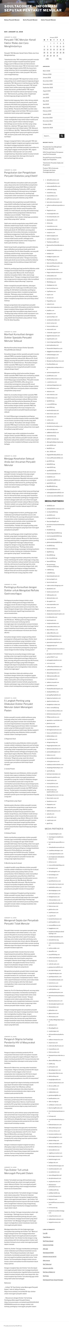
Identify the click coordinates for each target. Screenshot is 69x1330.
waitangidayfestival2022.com (55, 492)
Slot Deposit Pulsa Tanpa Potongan (53, 1280)
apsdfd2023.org (51, 470)
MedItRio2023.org (52, 486)
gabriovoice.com (53, 909)
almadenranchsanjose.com (54, 426)
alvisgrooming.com (52, 742)
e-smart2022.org (52, 404)
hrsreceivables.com (52, 326)
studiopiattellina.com (53, 692)
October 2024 (47, 124)
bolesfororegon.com (54, 1159)
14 (47, 49)
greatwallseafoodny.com (56, 903)
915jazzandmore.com (53, 717)
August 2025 (46, 91)
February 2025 (47, 111)
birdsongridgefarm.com (55, 1137)
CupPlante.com (51, 291)
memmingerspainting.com (54, 342)
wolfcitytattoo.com (54, 989)
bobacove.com (51, 755)
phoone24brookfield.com (54, 758)
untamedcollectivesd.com (56, 1046)
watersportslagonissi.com (54, 385)
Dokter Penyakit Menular (48, 20)
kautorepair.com (51, 620)
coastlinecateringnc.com (56, 850)
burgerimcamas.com (55, 1222)
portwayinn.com (53, 1067)
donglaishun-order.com (53, 704)
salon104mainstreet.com (54, 669)
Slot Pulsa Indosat (48, 1241)
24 (57, 52)
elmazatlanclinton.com (53, 626)
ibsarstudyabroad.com (53, 576)
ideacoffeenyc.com (52, 629)
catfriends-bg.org (52, 189)
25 (60, 52)
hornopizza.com (53, 868)
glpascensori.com (54, 1013)
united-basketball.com (55, 957)
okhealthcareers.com (53, 180)
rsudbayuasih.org (53, 1190)
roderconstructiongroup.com (55, 585)
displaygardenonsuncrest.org (55, 795)
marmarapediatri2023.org (54, 536)
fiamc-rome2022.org (53, 707)
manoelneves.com (52, 226)
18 (60, 49)
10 (57, 46)
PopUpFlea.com (51, 301)
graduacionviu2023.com (56, 967)
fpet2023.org (50, 401)
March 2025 (46, 107)
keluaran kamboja (48, 1245)
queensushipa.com (52, 316)
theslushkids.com (54, 1007)
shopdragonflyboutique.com (55, 767)
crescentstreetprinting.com (56, 865)
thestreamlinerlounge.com (56, 1165)
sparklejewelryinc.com (55, 976)
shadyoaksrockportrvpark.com (56, 614)
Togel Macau (46, 1237)
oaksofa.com (50, 814)
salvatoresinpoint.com (53, 372)
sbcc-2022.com (51, 451)
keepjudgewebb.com (55, 1079)
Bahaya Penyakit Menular (12, 20)
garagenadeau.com (52, 358)
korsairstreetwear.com (55, 919)
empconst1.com (51, 329)
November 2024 (48, 121)
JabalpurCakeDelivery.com (54, 250)
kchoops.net (52, 1116)
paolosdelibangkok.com (53, 752)
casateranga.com (54, 1031)
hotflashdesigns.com (53, 354)
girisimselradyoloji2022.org (54, 542)
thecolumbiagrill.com (53, 521)
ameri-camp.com (52, 323)
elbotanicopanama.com (53, 610)
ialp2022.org (50, 552)
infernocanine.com (54, 1052)
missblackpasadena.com (56, 936)
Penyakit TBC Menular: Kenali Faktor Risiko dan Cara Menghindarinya (20, 43)
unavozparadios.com (53, 604)
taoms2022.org (51, 561)
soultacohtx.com (51, 817)
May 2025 (46, 101)
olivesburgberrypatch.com (56, 1004)
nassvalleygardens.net (55, 1175)
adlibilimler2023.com (53, 432)
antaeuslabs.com (52, 275)
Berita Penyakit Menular (30, 20)
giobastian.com (53, 1010)
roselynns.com (51, 232)
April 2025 (46, 104)
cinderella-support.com (53, 332)
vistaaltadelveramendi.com (56, 847)
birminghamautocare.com (54, 729)
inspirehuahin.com (52, 339)
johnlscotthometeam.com (54, 378)
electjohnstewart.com (55, 1178)
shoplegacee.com (52, 285)
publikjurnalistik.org (54, 1193)
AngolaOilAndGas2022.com (55, 454)
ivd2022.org (50, 569)
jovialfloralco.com (52, 375)
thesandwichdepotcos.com (54, 348)
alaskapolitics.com (52, 220)
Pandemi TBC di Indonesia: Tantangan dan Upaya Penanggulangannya (50, 170)
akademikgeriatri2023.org (54, 533)
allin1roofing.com (53, 1076)
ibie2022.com (51, 448)
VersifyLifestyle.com (52, 269)
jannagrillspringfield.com (54, 695)
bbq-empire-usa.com (53, 798)
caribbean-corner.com (55, 1105)
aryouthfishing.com (54, 954)
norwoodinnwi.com (54, 1150)
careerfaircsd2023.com (53, 480)
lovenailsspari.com (52, 679)
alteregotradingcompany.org (55, 442)
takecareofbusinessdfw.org (54, 263)
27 (44, 55)
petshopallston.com (54, 922)
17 (57, 49)
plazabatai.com (51, 588)
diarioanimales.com (52, 598)
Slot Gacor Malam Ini (49, 1272)
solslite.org (52, 1063)
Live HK (45, 1233)
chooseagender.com (52, 213)
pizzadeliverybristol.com (54, 639)
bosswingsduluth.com (53, 726)
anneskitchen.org (54, 940)
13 (44, 49)
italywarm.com (53, 1199)
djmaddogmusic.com (55, 1070)
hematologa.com (53, 874)
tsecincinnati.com (52, 582)
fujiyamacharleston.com (54, 698)
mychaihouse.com (52, 739)
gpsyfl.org (49, 823)
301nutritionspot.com (55, 1127)
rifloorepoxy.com (53, 1016)
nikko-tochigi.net (53, 1101)
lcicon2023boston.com (53, 489)
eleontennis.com (51, 416)
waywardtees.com (52, 195)
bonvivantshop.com (52, 288)
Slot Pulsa (46, 1276)
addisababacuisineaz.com (56, 1219)
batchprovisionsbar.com (54, 774)
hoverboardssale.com (53, 216)
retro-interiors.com (52, 394)
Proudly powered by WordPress (13, 1326)
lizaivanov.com (53, 878)
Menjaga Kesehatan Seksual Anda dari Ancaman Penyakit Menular (19, 462)
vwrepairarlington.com (55, 834)
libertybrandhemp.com (55, 1146)
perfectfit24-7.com (52, 657)
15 (50, 49)
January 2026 (47, 77)
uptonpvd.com (53, 1025)
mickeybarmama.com (53, 761)
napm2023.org (51, 467)
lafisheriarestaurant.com (54, 714)
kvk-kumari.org (53, 1207)
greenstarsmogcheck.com (54, 642)
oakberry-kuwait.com (53, 682)
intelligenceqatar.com (53, 256)
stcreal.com (50, 297)
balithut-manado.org (52, 439)
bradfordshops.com (52, 423)
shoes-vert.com (51, 607)
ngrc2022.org (51, 407)
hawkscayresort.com (53, 592)
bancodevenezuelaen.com (54, 202)
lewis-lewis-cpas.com (53, 413)
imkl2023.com (51, 477)
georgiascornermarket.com (55, 654)
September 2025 (48, 87)
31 (57, 55)
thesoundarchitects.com (56, 1073)
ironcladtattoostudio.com (56, 980)
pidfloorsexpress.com (53, 199)
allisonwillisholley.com (55, 1060)
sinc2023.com (51, 515)
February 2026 (47, 74)
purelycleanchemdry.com (54, 279)
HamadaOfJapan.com (53, 266)
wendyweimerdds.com (53, 320)
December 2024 (47, 117)
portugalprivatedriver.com (54, 660)
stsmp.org (49, 223)
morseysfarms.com (52, 783)
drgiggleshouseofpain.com (54, 351)
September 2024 (48, 127)
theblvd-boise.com (52, 398)
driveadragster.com (54, 871)
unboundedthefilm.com (53, 186)
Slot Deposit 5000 (48, 1252)
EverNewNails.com (52, 364)
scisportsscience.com (55, 1216)
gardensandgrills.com (55, 1095)
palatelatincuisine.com (55, 887)
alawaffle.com (53, 951)
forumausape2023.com (53, 473)
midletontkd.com (53, 1092)
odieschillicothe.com (52, 633)
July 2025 (46, 94)
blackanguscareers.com (56, 1156)
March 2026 (46, 71)
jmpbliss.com (50, 310)
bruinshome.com (53, 983)
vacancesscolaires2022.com (55, 496)
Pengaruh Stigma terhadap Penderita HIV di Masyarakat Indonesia (19, 1042)
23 (54, 52)
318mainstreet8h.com (53, 676)
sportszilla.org (51, 771)
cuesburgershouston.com (56, 853)
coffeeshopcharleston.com (54, 666)
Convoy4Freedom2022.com (55, 458)
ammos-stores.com (54, 1131)
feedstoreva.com (52, 801)
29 (50, 55)
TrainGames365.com (53, 242)
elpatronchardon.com (53, 701)
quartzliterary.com (52, 685)
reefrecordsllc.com (54, 948)
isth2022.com (51, 505)
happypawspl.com (52, 645)
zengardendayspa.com (55, 973)
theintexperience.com (53, 183)
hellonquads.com (52, 595)
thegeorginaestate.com (53, 745)
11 (60, 46)
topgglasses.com (53, 928)
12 (63, 46)
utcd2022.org (51, 545)
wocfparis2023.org (52, 512)
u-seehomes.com (52, 382)
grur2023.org (50, 461)
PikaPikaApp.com (52, 260)
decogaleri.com (51, 601)
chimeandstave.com (54, 900)
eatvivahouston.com (54, 893)
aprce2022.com (51, 445)
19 (63, 49)
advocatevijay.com (52, 429)
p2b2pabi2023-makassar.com (55, 508)
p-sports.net (52, 915)
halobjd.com (50, 253)
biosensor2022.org (52, 548)
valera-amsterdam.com (55, 1143)
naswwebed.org (51, 435)
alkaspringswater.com (53, 673)
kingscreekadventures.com (55, 272)
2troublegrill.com (53, 1028)
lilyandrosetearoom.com (56, 1001)
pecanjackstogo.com (55, 970)
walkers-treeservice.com (56, 1039)
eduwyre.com (51, 391)
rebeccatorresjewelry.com (54, 307)
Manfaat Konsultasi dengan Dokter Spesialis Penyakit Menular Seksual (19, 337)
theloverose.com (53, 906)
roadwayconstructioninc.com (55, 764)
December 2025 (47, 81)
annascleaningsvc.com (55, 986)
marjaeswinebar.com (53, 623)
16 (54, 49)
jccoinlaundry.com (52, 617)
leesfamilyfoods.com (53, 410)
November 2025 (48, 84)
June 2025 (46, 97)
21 (47, 52)
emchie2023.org (51, 539)
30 (54, 55)
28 (47, 55)
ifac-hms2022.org (52, 558)
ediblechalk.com (51, 807)
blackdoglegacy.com (54, 890)
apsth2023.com (51, 483)
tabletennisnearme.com (53, 811)
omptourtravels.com (54, 1181)
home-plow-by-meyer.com (56, 884)
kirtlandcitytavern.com (55, 1124)
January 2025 (47, 114)
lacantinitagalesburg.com (54, 636)
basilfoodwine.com (54, 1098)
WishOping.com (51, 282)
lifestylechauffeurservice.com (55, 361)
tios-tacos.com (53, 961)
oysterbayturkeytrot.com (56, 992)
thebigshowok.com (54, 896)
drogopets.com (51, 804)
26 (63, 52)
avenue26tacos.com (55, 925)
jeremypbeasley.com (53, 345)
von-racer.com (51, 663)
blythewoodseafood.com (54, 748)
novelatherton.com (54, 1172)
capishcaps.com (51, 820)
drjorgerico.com (51, 313)
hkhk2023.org (51, 464)
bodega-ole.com (53, 1162)
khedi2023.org (51, 529)
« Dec (47, 58)
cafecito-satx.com (54, 964)
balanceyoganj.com (52, 235)
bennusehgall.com (52, 579)
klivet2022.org (51, 555)
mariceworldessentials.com (55, 710)
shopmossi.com (53, 1042)
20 (44, 52)
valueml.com (50, 304)
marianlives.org (51, 192)
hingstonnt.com (51, 210)
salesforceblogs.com (53, 239)
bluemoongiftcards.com (55, 1108)
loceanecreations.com (55, 1134)
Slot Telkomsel (47, 1264)
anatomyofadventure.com (56, 1082)
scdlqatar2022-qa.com (53, 518)
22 (50, 52)
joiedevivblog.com (54, 1140)
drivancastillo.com (54, 1086)
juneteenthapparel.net (55, 1196)
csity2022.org (51, 573)
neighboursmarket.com (55, 1153)
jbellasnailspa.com (52, 736)
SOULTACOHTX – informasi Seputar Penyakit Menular (33, 8)
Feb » (60, 58)
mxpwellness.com (54, 1049)
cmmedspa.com (53, 1089)
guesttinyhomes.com (55, 881)
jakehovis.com (51, 723)
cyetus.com (50, 420)
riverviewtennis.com (52, 786)
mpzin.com (50, 294)
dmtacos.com (53, 862)
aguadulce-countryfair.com (54, 720)
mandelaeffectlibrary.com (54, 229)
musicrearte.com (52, 780)
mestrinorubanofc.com (55, 1169)
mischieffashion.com (53, 388)
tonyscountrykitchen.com (54, 733)
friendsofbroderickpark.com (55, 688)
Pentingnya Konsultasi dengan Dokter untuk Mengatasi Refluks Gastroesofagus (21, 590)
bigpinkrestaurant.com (53, 335)
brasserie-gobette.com (53, 777)
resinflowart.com (53, 912)
